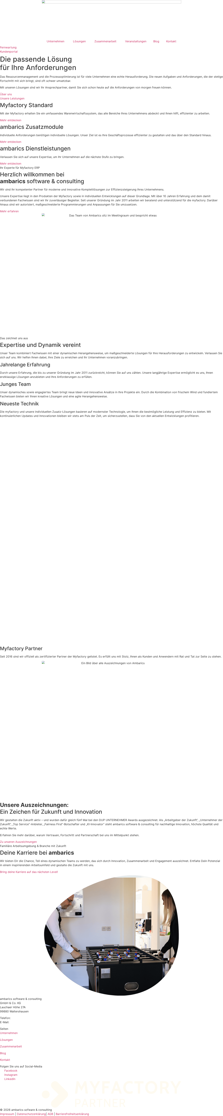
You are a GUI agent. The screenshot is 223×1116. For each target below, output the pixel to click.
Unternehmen (55, 41)
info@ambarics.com (23, 1022)
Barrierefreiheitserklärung (72, 1114)
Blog (156, 41)
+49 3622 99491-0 (24, 1018)
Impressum (7, 1114)
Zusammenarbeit (105, 41)
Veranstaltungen (135, 41)
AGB (50, 1114)
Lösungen (79, 41)
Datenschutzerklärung (31, 1114)
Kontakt (171, 41)
